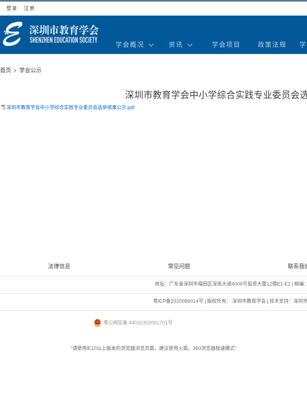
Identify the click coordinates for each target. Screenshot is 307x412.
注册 (29, 8)
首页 (5, 70)
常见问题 (179, 266)
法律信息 (59, 266)
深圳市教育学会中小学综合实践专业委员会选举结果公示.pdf (70, 107)
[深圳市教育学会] (50, 34)
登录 (11, 8)
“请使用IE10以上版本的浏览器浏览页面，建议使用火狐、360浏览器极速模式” (153, 348)
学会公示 (30, 70)
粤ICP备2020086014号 (178, 301)
